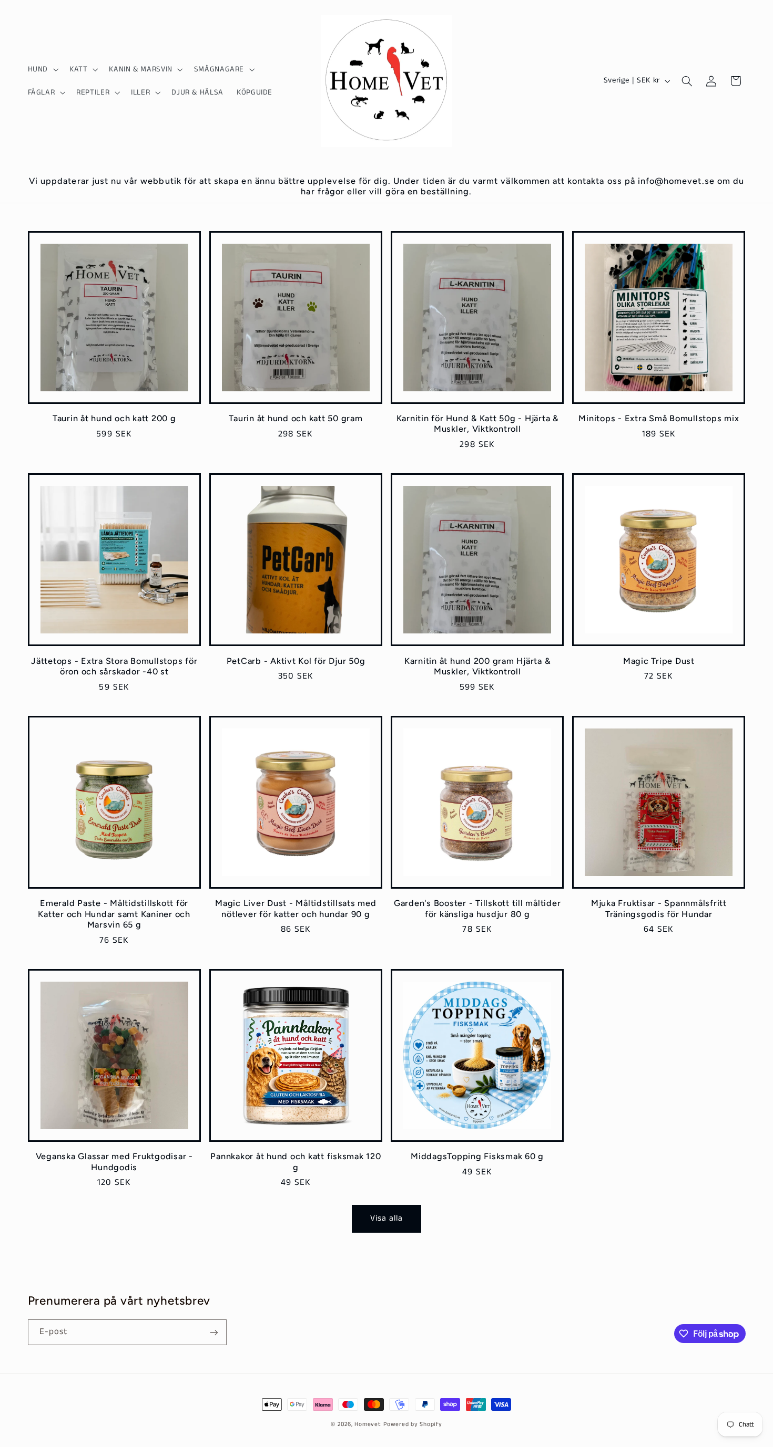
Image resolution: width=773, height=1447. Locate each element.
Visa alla (386, 1218)
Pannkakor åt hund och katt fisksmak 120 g (295, 1161)
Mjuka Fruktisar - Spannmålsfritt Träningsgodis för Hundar (659, 908)
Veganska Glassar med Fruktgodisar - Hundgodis (114, 1161)
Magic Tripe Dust (659, 661)
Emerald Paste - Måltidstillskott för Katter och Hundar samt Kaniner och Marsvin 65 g (114, 914)
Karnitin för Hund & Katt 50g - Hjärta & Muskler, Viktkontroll (477, 423)
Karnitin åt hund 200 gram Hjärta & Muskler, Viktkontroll (477, 666)
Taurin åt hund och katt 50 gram (295, 418)
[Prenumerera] (213, 1332)
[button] (42, 69)
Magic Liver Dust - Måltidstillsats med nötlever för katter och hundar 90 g (296, 908)
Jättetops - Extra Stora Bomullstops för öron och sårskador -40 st (114, 666)
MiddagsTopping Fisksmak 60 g (477, 1156)
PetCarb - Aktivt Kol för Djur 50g (296, 661)
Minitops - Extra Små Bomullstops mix (658, 418)
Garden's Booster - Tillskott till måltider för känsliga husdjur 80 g (477, 908)
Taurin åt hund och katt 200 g (114, 418)
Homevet (367, 1424)
